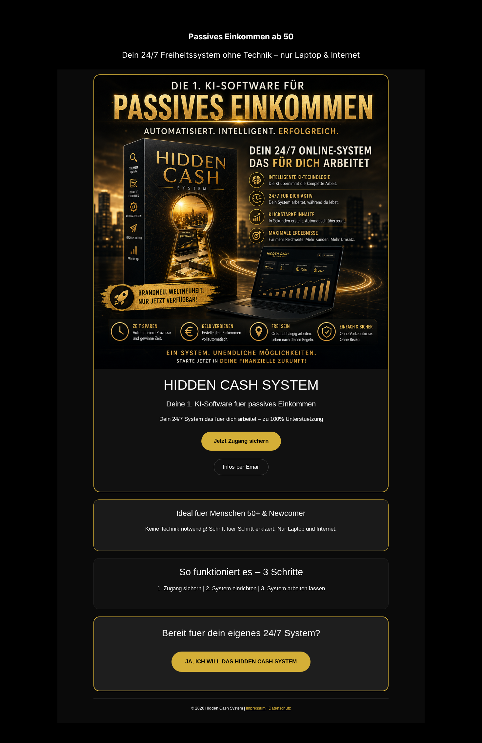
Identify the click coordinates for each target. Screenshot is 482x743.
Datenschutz (280, 708)
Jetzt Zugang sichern (241, 441)
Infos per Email (241, 467)
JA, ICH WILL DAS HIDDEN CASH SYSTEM (241, 661)
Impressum (256, 708)
